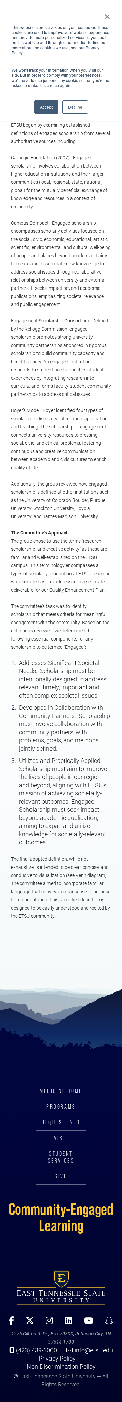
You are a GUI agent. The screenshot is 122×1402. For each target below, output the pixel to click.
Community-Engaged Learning (61, 1217)
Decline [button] (75, 107)
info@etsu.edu (94, 1350)
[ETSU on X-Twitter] (28, 1322)
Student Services (61, 1157)
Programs (60, 1106)
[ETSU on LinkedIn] (66, 1322)
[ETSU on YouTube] (86, 1322)
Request (61, 1122)
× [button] (107, 14)
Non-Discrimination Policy (61, 1366)
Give (61, 1176)
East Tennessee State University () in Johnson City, (61, 1287)
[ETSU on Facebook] (9, 1322)
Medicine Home (61, 1091)
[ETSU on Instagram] (47, 1322)
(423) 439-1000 (36, 1350)
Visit (61, 1138)
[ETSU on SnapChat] (107, 1322)
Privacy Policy (57, 1358)
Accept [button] (46, 107)
